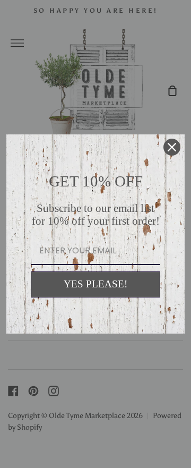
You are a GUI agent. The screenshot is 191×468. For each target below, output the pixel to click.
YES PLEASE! (95, 284)
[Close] (172, 147)
